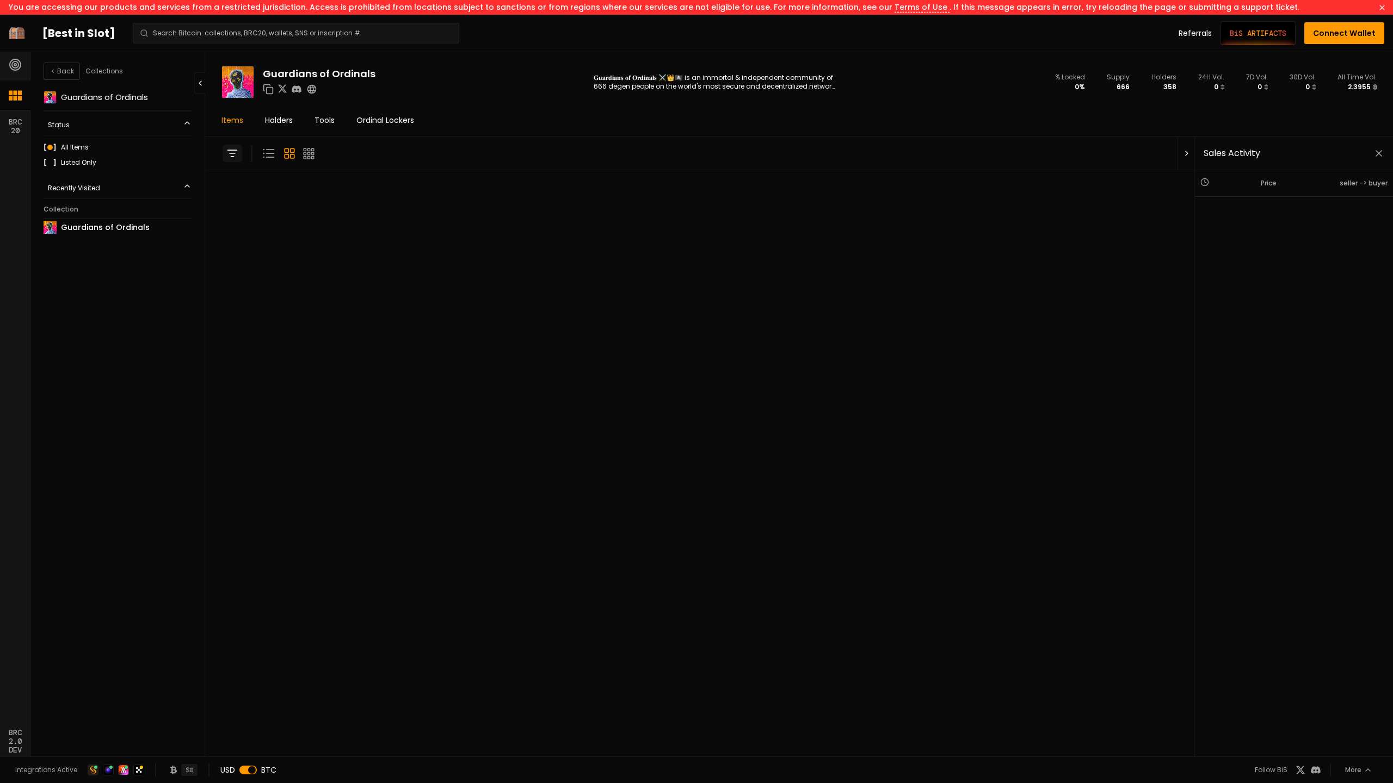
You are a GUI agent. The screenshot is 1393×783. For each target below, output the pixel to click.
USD (227, 770)
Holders (279, 120)
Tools (325, 120)
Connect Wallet (1344, 33)
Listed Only (78, 162)
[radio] (50, 147)
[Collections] (15, 95)
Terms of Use (922, 7)
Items (232, 120)
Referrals (1195, 33)
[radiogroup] (118, 155)
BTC (268, 770)
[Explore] (15, 64)
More (1353, 769)
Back (65, 71)
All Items (75, 147)
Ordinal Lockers (385, 120)
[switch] (248, 770)
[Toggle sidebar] (232, 153)
